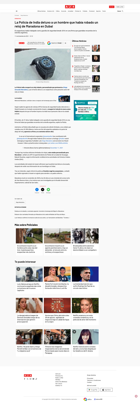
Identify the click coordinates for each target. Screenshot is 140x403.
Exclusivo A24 (50, 11)
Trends (104, 11)
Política (58, 11)
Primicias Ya (78, 11)
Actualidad (70, 11)
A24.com (58, 374)
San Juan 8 (58, 383)
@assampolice (47, 136)
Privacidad (90, 378)
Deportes (98, 11)
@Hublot (61, 138)
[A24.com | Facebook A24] (24, 379)
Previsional (91, 11)
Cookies (89, 382)
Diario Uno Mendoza (61, 381)
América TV (58, 385)
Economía (63, 11)
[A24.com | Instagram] (30, 379)
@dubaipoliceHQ (22, 138)
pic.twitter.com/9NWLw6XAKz (58, 143)
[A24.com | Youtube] (33, 379)
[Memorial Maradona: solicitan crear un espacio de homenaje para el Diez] (64, 99)
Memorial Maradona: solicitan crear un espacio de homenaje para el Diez (35, 100)
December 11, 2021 (56, 148)
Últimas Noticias (41, 11)
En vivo (112, 6)
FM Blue (57, 379)
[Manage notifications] (136, 396)
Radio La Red (120, 6)
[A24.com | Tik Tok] (36, 379)
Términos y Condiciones (94, 380)
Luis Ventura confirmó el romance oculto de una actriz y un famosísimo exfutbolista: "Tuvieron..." (42, 217)
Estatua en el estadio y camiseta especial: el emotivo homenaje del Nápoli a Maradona (39, 211)
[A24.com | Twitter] (27, 379)
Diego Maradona (24, 15)
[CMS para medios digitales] (97, 399)
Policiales (85, 11)
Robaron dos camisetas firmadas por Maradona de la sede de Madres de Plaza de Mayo (40, 214)
